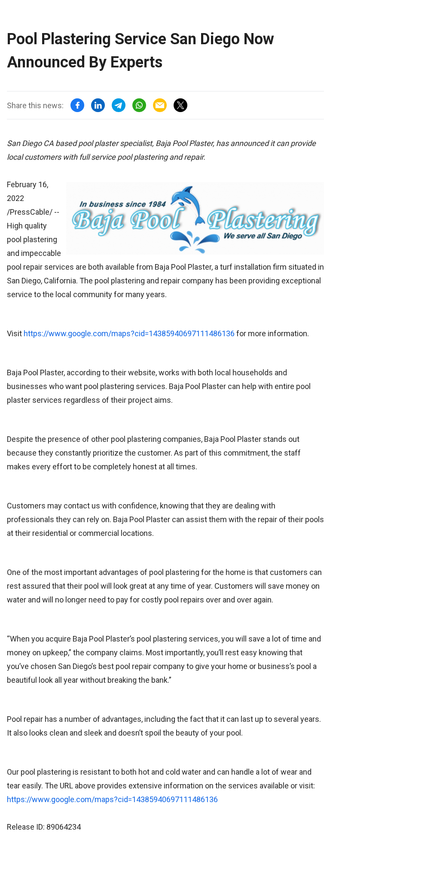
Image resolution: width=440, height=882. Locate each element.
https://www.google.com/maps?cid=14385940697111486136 (129, 333)
